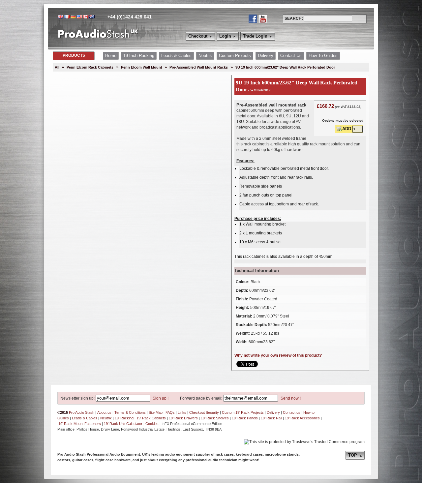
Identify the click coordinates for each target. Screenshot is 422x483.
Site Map (156, 412)
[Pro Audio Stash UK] (98, 38)
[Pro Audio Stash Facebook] (253, 19)
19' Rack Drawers (183, 418)
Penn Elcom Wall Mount (142, 67)
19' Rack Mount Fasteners (79, 424)
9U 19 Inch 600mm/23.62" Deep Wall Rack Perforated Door (285, 67)
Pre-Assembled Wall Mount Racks (198, 67)
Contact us (291, 412)
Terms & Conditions (130, 412)
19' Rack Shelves (215, 418)
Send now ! (290, 398)
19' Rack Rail (271, 418)
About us (104, 412)
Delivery (273, 412)
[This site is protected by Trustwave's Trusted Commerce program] (304, 442)
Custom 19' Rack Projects (243, 412)
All (57, 67)
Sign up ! (160, 398)
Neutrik (106, 418)
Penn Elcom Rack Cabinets (90, 67)
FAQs (170, 412)
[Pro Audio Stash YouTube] (262, 19)
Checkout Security (204, 412)
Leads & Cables (84, 418)
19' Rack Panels (245, 418)
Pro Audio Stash (81, 412)
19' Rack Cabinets (151, 418)
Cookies (152, 424)
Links (182, 412)
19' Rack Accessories (302, 418)
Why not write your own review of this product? (278, 355)
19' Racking (124, 418)
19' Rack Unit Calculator (123, 424)
